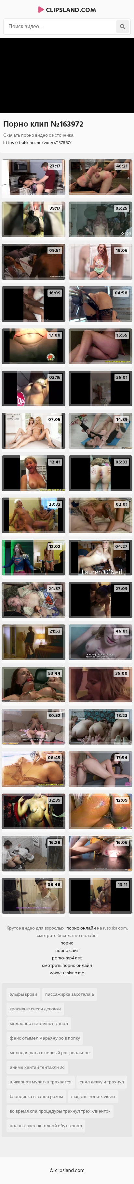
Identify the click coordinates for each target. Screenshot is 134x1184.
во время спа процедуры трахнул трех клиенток (60, 1111)
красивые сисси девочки (35, 1009)
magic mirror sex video (93, 1096)
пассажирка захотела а (69, 994)
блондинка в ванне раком (36, 1096)
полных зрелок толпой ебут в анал (46, 1125)
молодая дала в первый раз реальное (50, 1052)
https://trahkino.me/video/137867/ (37, 142)
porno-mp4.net (67, 958)
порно (67, 943)
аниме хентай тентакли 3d (37, 1067)
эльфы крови (23, 994)
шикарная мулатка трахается (41, 1082)
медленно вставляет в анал (39, 1023)
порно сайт (67, 950)
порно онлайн (81, 928)
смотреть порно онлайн (67, 965)
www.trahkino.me (67, 973)
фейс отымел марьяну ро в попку (45, 1038)
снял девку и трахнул (102, 1082)
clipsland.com (70, 10)
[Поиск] (122, 26)
